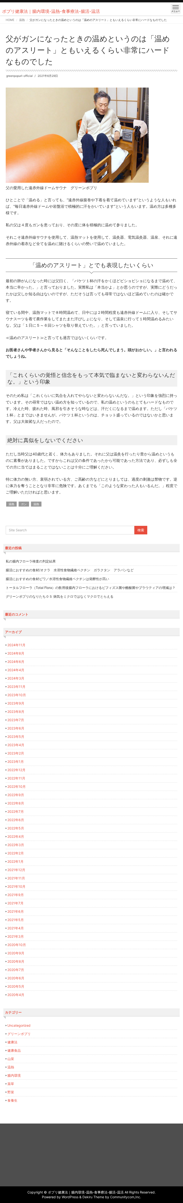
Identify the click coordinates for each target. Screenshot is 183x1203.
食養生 (12, 1100)
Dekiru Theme (93, 1197)
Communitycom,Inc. (125, 1197)
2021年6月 (15, 911)
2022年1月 (15, 861)
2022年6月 (15, 820)
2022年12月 (16, 770)
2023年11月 (16, 687)
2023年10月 (16, 695)
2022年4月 (15, 836)
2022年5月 (15, 828)
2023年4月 (15, 745)
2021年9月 (15, 895)
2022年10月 (16, 786)
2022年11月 (16, 778)
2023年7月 (15, 720)
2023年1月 (15, 761)
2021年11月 (16, 878)
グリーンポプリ (19, 1034)
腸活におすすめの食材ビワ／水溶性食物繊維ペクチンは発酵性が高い (57, 579)
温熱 (22, 20)
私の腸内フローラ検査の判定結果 (31, 561)
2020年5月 (15, 986)
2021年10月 (16, 886)
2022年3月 (15, 845)
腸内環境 (14, 1075)
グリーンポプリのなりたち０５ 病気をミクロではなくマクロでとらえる (59, 596)
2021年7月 (15, 903)
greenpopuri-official (19, 76)
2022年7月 (15, 811)
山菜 (10, 1059)
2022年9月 (15, 795)
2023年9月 (15, 703)
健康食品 (14, 1050)
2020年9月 (15, 953)
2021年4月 (15, 928)
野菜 (10, 1092)
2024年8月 (15, 653)
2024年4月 (15, 670)
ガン (24, 504)
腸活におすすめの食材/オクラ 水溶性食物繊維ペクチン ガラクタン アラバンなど (70, 570)
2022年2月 (15, 853)
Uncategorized (18, 1025)
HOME (10, 20)
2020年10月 (16, 945)
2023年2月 (15, 753)
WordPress (70, 1197)
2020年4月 (15, 995)
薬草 (10, 1084)
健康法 (12, 1042)
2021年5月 (15, 920)
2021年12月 (16, 870)
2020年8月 (15, 961)
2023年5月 (15, 737)
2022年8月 (15, 803)
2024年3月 (15, 678)
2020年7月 (15, 970)
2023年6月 (15, 728)
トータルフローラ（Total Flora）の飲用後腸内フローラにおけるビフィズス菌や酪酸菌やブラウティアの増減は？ (90, 588)
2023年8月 (15, 712)
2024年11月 (16, 645)
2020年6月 (15, 978)
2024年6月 (15, 662)
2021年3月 (15, 936)
